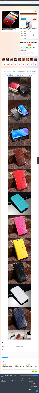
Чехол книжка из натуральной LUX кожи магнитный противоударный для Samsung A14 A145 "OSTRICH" (32, 64)
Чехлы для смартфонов (22, 380)
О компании (11, 0)
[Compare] (31, 11)
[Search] (25, 2)
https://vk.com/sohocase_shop (32, 2)
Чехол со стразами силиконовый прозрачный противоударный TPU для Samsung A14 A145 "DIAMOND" (16, 64)
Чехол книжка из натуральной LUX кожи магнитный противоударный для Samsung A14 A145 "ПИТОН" (28, 64)
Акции (20, 386)
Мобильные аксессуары (22, 381)
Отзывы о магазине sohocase (22, 0)
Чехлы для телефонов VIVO (14, 380)
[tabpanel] (4, 62)
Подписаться (35, 375)
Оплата (13, 0)
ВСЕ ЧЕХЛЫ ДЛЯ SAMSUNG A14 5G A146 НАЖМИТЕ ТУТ (19, 75)
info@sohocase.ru (31, 381)
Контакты (18, 0)
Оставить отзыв (34, 371)
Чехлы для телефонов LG (13, 386)
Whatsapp (30, 389)
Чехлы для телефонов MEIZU (14, 387)
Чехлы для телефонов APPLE (14, 381)
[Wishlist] (30, 11)
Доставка (16, 0)
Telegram (29, 389)
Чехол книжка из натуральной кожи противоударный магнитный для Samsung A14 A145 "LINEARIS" (36, 64)
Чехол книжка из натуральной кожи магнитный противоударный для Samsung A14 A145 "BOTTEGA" (24, 64)
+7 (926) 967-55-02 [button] (31, 380)
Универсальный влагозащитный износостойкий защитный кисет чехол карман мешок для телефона (29, 15)
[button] (7, 0)
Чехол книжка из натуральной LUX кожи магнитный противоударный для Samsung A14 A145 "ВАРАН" (8, 64)
